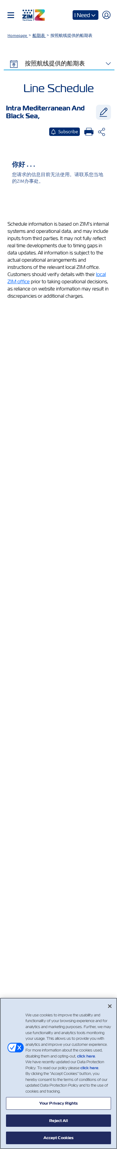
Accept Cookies (59, 1137)
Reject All (58, 1120)
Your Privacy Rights (58, 1103)
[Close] (109, 1006)
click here (86, 1056)
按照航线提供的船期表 (54, 63)
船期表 (39, 35)
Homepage (18, 35)
